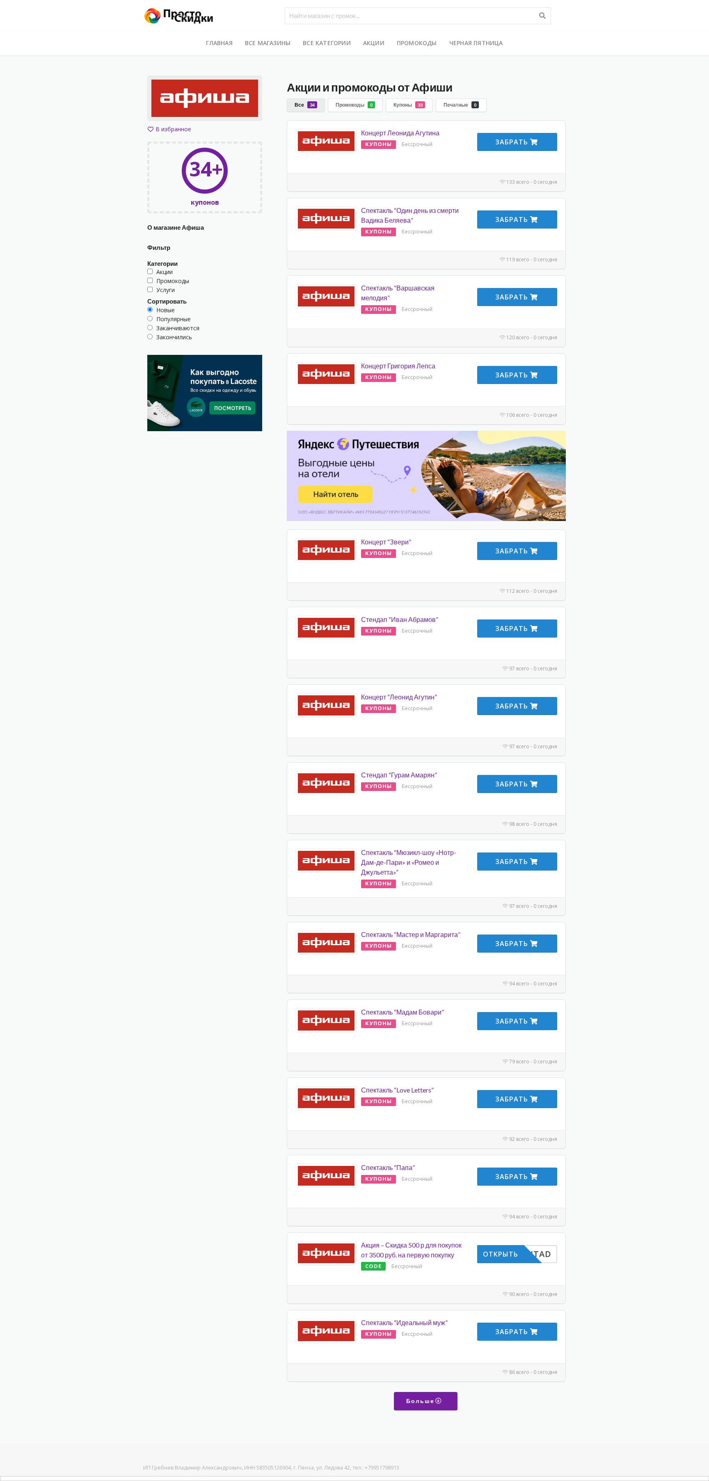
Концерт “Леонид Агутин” (399, 697)
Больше (421, 1400)
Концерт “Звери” (386, 542)
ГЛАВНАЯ (219, 43)
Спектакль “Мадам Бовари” (402, 1012)
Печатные (460, 105)
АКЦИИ (373, 43)
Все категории (327, 43)
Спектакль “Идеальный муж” (404, 1322)
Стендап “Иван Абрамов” (399, 619)
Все (305, 105)
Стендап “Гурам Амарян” (399, 775)
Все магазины (267, 43)
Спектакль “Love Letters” (397, 1090)
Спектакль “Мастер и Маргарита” (410, 934)
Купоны (408, 105)
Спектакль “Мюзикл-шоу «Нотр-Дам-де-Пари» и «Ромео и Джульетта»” (408, 862)
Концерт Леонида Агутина (400, 133)
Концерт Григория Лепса (398, 366)
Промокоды (417, 43)
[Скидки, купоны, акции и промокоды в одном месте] (182, 15)
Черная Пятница (476, 43)
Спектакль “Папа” (388, 1167)
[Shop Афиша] (204, 99)
